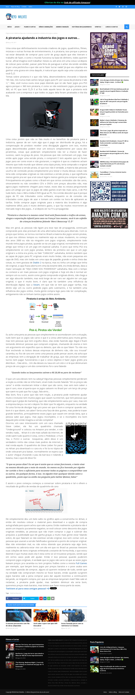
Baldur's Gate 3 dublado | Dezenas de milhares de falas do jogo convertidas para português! (113, 122)
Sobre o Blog (113, 692)
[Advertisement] (109, 247)
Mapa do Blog (15, 7)
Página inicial (10, 33)
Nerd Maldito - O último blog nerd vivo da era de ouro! (32, 692)
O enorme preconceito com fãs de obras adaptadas (18, 624)
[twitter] (119, 7)
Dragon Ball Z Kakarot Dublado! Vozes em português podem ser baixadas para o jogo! (114, 112)
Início (7, 7)
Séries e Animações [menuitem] (46, 27)
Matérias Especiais (20, 33)
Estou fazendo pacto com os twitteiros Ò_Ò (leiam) (72, 624)
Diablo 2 (37, 262)
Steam (36, 284)
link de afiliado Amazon (77, 2)
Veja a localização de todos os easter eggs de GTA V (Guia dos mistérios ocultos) (113, 668)
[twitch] (126, 7)
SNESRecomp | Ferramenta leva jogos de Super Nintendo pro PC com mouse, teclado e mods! (114, 164)
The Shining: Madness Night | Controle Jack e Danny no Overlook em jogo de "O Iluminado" (30, 664)
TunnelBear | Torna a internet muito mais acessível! (113, 173)
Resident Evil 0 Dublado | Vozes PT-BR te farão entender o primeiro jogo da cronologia (114, 143)
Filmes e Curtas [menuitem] (30, 27)
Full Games (81, 563)
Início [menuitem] (9, 27)
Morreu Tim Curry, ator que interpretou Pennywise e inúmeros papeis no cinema (30, 646)
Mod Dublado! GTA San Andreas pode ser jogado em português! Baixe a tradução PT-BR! (114, 91)
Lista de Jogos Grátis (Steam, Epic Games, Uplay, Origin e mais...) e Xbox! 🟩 (114, 81)
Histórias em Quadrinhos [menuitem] (82, 27)
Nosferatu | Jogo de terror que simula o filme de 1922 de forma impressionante (30, 655)
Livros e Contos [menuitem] (112, 27)
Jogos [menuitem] (17, 27)
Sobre (30, 7)
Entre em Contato (124, 692)
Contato (24, 7)
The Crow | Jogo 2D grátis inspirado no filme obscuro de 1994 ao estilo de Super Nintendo (114, 133)
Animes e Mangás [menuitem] (62, 27)
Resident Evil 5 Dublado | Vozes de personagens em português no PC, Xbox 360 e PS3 (114, 153)
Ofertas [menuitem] (98, 27)
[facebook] (116, 7)
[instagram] (123, 7)
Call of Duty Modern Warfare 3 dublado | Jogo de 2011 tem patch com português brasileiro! (114, 101)
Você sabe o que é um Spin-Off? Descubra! (45, 624)
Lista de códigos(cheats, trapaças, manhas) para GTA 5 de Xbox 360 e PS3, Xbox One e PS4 (113, 649)
